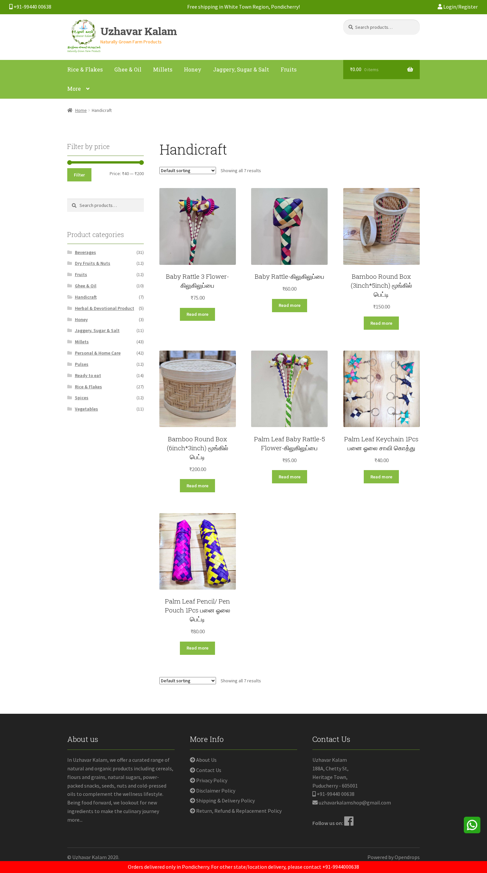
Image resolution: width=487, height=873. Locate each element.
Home (81, 110)
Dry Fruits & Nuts (92, 263)
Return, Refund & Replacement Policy (239, 810)
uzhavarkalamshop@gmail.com (355, 802)
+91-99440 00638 (32, 6)
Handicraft (86, 297)
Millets (162, 69)
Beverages (85, 252)
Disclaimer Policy (215, 790)
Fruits (289, 69)
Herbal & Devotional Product (104, 308)
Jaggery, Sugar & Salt (241, 69)
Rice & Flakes (85, 69)
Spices (81, 398)
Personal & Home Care (98, 353)
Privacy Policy (211, 780)
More (74, 88)
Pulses (81, 364)
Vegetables (86, 409)
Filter (79, 175)
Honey (192, 69)
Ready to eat (88, 375)
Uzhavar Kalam (138, 31)
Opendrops (407, 857)
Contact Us (208, 770)
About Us (206, 759)
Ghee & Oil (127, 69)
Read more (197, 314)
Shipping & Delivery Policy (225, 800)
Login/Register (460, 6)
